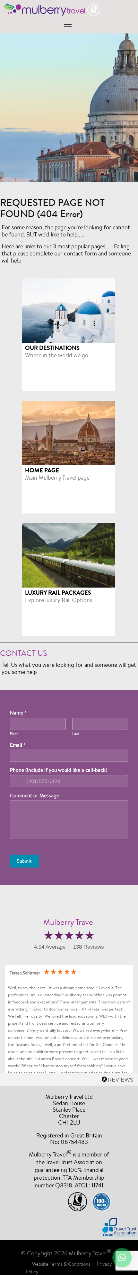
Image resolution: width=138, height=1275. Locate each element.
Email (18, 745)
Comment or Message (34, 795)
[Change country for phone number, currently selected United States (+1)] (17, 781)
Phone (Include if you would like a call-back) (58, 770)
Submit (24, 861)
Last (75, 733)
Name (18, 713)
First (14, 733)
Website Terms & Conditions (61, 1264)
